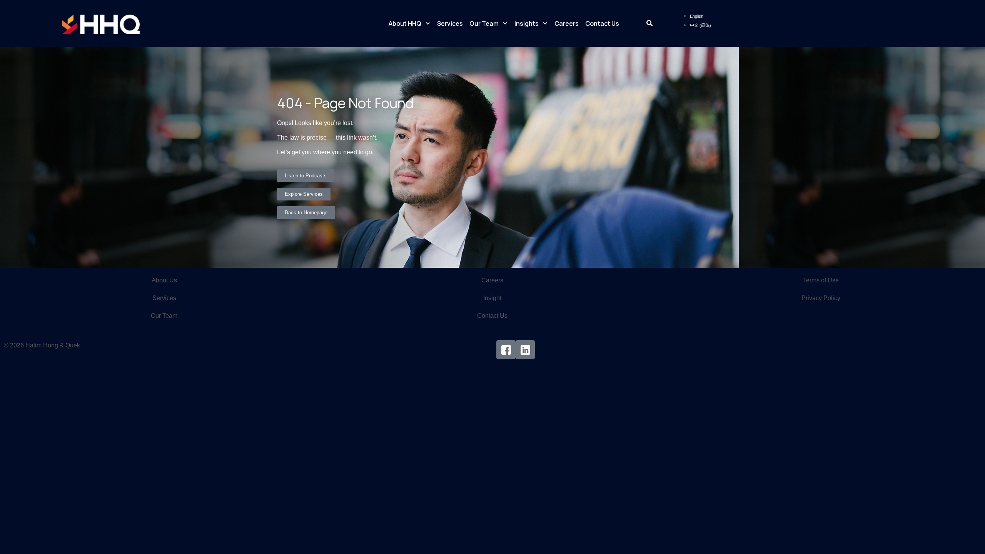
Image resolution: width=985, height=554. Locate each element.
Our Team (484, 23)
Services (450, 23)
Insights (526, 23)
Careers (566, 23)
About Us (164, 280)
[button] (649, 23)
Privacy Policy (820, 298)
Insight (492, 298)
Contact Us (602, 23)
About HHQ (405, 23)
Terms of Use (821, 280)
